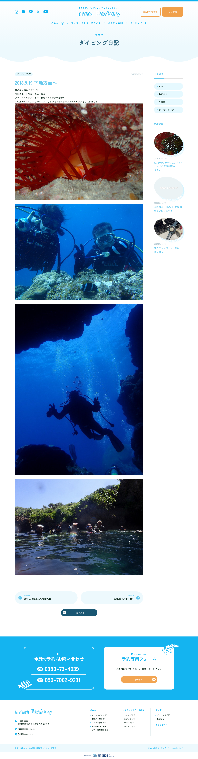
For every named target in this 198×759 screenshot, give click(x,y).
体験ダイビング (98, 718)
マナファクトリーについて (86, 23)
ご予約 (174, 11)
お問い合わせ (151, 11)
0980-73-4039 (62, 668)
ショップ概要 (129, 726)
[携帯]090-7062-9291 (27, 734)
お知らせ (163, 94)
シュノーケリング (99, 722)
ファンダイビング (99, 715)
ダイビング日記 (138, 23)
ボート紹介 (128, 722)
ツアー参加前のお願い (100, 730)
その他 (162, 101)
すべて (162, 86)
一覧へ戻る (79, 612)
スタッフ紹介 (129, 718)
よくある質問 (115, 23)
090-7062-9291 (63, 679)
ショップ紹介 (129, 715)
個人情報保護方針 (35, 748)
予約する (139, 679)
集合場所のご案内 (99, 726)
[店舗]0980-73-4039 (27, 728)
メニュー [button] (56, 23)
